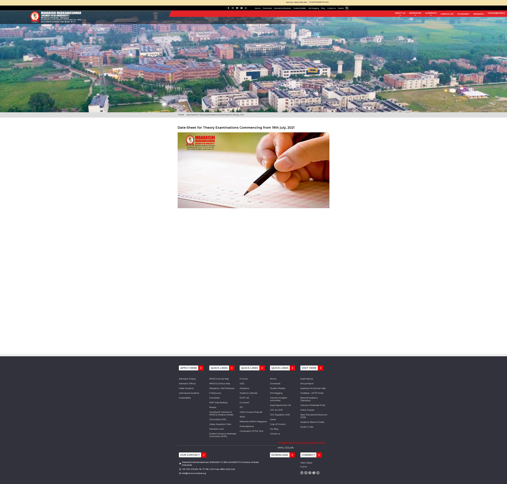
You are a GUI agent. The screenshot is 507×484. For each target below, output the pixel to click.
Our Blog (274, 429)
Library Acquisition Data (220, 424)
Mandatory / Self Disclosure (221, 388)
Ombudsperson (247, 426)
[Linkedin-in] (309, 472)
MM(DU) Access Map (219, 379)
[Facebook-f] (228, 8)
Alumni (257, 8)
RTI (241, 407)
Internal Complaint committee (278, 399)
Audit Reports (306, 379)
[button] (346, 8)
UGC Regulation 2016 (280, 415)
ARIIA (242, 417)
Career (273, 419)
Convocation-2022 (217, 419)
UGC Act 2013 (276, 410)
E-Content (244, 402)
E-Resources (215, 393)
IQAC (242, 383)
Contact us (331, 8)
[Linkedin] (237, 8)
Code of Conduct (278, 424)
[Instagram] (233, 8)
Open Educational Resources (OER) (313, 416)
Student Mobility (300, 8)
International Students (282, 8)
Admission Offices (187, 383)
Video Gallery (306, 463)
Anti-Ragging (313, 8)
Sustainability (185, 398)
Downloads (267, 8)
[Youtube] (241, 8)
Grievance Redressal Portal (312, 405)
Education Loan (216, 429)
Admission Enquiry (187, 379)
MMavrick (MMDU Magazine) (253, 421)
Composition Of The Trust (251, 431)
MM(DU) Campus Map (219, 383)
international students (189, 393)
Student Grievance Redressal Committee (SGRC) (222, 435)
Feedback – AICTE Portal (311, 393)
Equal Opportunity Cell (280, 405)
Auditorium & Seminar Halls (313, 388)
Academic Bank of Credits (312, 422)
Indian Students (186, 388)
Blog (323, 8)
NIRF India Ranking (218, 402)
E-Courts (244, 379)
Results (341, 8)
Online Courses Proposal (251, 412)
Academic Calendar (248, 393)
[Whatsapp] (246, 8)
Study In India (306, 427)
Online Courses (307, 410)
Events (303, 467)
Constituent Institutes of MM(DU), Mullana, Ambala (221, 413)
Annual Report (307, 383)
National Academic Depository (309, 399)
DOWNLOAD (279, 454)
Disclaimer (244, 388)
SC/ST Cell (244, 398)
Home (181, 114)
